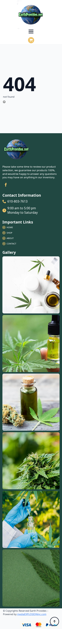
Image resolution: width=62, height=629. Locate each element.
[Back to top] (54, 621)
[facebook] (5, 184)
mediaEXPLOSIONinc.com (31, 614)
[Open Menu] (31, 31)
